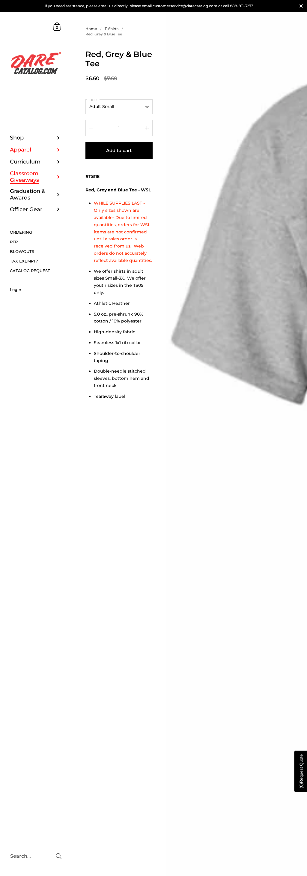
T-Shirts (111, 28)
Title (93, 100)
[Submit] (58, 856)
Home (91, 28)
